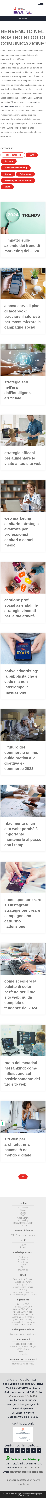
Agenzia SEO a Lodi (23, 1306)
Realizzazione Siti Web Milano (23, 1334)
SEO (32, 155)
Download (23, 1269)
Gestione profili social (23, 1287)
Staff (23, 1215)
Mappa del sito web (23, 1344)
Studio (23, 1212)
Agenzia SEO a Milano (23, 1324)
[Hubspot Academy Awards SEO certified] (23, 1441)
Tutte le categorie (12, 155)
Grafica (7, 174)
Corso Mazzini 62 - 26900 (23, 1396)
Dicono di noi (23, 1259)
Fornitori (23, 1351)
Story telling (23, 1220)
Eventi (23, 1247)
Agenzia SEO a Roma (23, 1314)
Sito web (8, 161)
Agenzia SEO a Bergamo (23, 1322)
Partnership (23, 1354)
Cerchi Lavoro (23, 1349)
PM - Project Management (23, 1235)
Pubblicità (23, 1257)
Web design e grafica (23, 1292)
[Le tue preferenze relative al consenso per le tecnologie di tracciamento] (2, 1123)
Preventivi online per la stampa (23, 1294)
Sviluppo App (23, 1284)
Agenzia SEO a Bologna (23, 1319)
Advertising (25, 174)
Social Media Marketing (15, 168)
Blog (25, 18)
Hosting (23, 1289)
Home (21, 18)
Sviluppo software (23, 1282)
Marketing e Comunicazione (17, 180)
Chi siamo (23, 1207)
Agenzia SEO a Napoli (23, 1312)
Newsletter (23, 1262)
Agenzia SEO (23, 1304)
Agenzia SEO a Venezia (23, 1317)
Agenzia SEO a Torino (23, 1309)
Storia (23, 1210)
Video (23, 1264)
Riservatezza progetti (23, 1223)
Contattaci (23, 1225)
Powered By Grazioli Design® (23, 1346)
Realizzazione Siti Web (23, 1279)
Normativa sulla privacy (23, 1363)
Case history (23, 1218)
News (7, 187)
